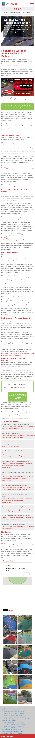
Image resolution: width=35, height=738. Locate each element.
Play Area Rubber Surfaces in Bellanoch (13, 708)
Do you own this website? (11, 574)
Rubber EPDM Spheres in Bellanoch (12, 731)
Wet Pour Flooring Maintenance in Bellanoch (16, 719)
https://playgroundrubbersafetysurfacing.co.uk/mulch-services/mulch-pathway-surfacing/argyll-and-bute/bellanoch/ (17, 478)
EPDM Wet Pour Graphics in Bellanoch (15, 717)
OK (26, 574)
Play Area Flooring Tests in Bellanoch (12, 733)
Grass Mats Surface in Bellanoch (11, 729)
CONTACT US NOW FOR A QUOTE (17, 106)
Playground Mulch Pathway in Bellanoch (15, 724)
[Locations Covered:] (2, 2)
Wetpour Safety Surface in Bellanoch (14, 711)
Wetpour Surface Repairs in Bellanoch (14, 713)
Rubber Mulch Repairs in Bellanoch (14, 726)
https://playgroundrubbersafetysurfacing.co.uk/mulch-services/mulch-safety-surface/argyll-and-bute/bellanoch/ (17, 465)
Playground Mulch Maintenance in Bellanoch (16, 728)
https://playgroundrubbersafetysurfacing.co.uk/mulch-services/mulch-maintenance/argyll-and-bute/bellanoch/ (17, 500)
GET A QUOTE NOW (17, 396)
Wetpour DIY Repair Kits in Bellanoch (14, 715)
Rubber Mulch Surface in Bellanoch (14, 722)
